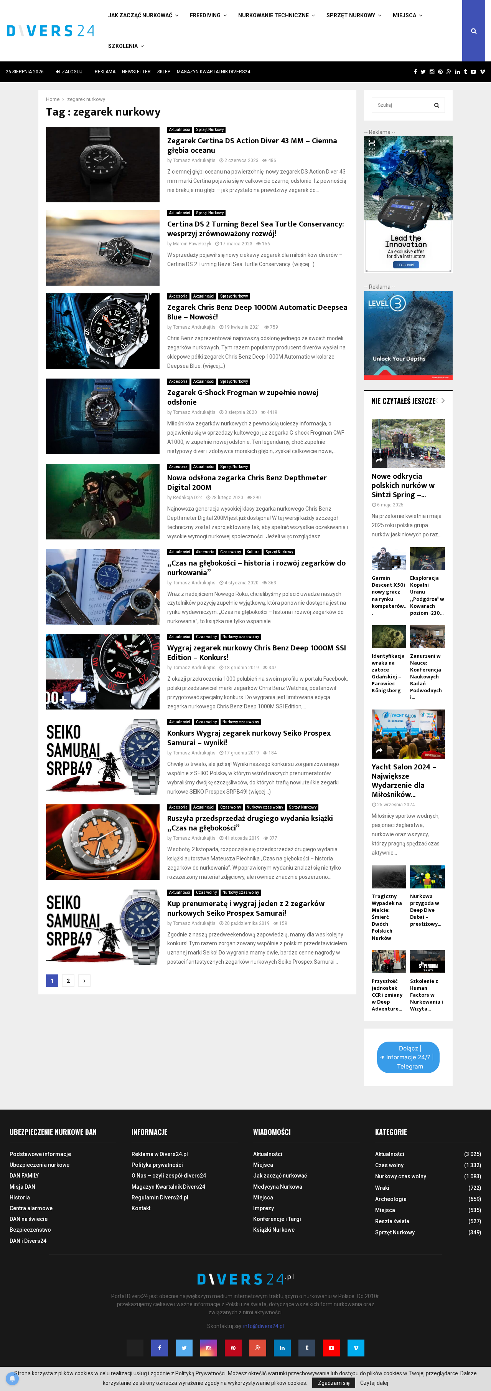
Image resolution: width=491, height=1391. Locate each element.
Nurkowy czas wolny (240, 637)
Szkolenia (123, 46)
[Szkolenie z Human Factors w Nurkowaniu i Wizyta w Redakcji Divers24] (427, 961)
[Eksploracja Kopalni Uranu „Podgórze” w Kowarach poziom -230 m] (427, 558)
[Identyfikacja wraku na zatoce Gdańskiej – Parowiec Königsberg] (389, 636)
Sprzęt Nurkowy (350, 15)
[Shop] (408, 71)
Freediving (205, 15)
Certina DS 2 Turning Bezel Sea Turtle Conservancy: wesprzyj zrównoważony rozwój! (255, 229)
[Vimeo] (356, 1348)
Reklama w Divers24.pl (160, 1154)
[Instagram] (208, 1348)
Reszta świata (392, 1221)
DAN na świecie (29, 1219)
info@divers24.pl (263, 1326)
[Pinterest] (233, 1348)
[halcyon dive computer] (408, 271)
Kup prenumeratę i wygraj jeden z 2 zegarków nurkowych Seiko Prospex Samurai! (246, 908)
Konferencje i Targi (277, 1219)
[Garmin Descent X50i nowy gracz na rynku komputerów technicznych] (389, 558)
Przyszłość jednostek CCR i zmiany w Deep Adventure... (387, 995)
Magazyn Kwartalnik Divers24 (213, 71)
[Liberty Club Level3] (408, 378)
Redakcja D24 (188, 497)
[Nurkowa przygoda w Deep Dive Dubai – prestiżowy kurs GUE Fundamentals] (427, 876)
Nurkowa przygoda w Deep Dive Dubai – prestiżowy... (425, 910)
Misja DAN (22, 1187)
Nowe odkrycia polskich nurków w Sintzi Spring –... (403, 485)
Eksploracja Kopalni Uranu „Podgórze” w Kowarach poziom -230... (427, 595)
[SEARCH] (436, 105)
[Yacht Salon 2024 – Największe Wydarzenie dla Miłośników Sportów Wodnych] (408, 734)
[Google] (257, 1348)
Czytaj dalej (374, 1383)
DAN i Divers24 (28, 1241)
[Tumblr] (306, 1348)
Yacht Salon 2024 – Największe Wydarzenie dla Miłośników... (404, 781)
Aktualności (179, 129)
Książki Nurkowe (274, 1230)
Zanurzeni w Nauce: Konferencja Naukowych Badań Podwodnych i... (426, 677)
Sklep (163, 71)
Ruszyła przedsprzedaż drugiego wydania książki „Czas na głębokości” (250, 823)
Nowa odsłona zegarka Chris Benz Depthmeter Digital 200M (247, 482)
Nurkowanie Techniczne (273, 15)
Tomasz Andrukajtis (194, 160)
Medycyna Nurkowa (277, 1187)
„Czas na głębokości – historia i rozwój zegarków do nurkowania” (256, 568)
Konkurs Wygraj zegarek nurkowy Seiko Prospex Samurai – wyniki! (249, 738)
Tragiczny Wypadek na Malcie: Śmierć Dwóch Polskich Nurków (387, 917)
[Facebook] (159, 1348)
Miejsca (404, 15)
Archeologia (391, 1199)
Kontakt (141, 1208)
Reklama (105, 71)
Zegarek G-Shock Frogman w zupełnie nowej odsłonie (242, 397)
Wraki (382, 1188)
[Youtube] (331, 1348)
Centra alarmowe (31, 1208)
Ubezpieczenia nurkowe (39, 1165)
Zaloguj (71, 71)
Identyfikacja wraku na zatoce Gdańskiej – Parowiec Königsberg (388, 673)
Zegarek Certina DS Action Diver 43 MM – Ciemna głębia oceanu (252, 145)
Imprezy (263, 1208)
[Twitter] (184, 1348)
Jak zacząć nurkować (140, 15)
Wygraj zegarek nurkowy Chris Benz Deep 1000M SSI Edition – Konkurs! (256, 653)
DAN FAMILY (24, 1176)
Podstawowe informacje (40, 1154)
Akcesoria (178, 296)
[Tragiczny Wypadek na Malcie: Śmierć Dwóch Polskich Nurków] (389, 876)
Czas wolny (230, 552)
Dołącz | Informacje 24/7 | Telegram (410, 1057)
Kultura (253, 552)
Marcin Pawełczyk (192, 243)
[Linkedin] (282, 1348)
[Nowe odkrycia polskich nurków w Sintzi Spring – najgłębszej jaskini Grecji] (408, 443)
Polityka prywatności (157, 1165)
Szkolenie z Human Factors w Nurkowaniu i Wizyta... (426, 995)
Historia (20, 1197)
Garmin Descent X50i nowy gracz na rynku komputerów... (389, 595)
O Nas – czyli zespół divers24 (169, 1176)
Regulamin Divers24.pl (160, 1197)
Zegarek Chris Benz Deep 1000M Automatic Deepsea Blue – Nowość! (257, 312)
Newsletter (136, 71)
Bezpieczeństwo (30, 1230)
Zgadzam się (333, 1383)
